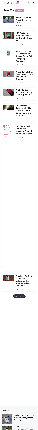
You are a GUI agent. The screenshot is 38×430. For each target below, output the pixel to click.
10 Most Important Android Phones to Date (24, 20)
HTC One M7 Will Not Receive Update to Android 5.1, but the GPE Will (24, 130)
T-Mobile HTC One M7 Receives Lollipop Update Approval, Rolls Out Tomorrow (24, 281)
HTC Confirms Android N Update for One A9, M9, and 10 (24, 37)
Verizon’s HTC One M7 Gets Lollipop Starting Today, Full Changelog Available (24, 56)
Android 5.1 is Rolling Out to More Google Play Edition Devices (24, 75)
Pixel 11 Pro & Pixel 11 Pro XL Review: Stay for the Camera (24, 417)
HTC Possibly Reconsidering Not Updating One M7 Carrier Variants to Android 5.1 (23, 111)
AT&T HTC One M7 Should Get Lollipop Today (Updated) (24, 92)
